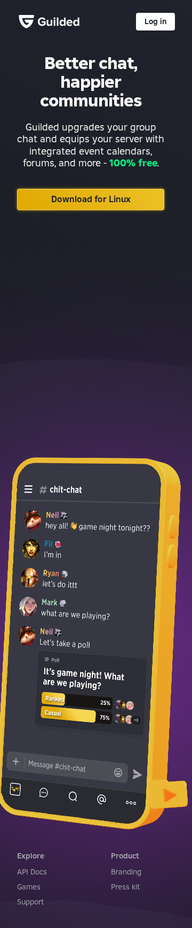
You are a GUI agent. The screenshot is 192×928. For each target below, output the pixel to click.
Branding (126, 872)
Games (29, 887)
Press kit (125, 887)
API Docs (32, 872)
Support (30, 902)
